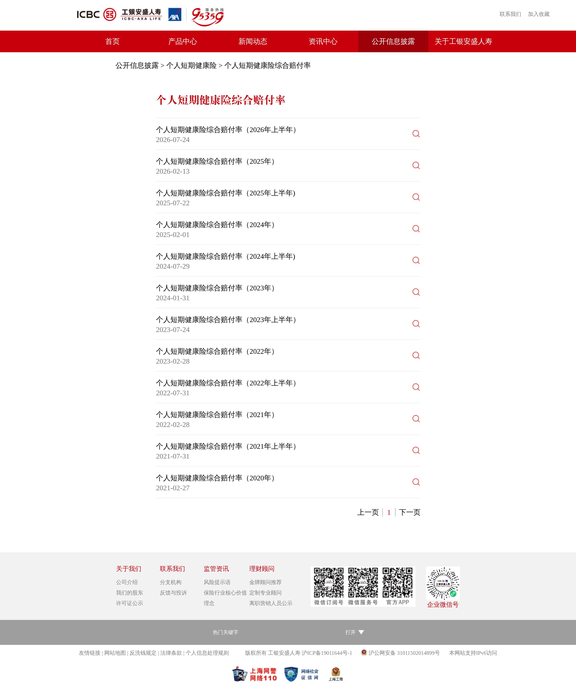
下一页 (410, 512)
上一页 (368, 512)
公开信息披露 (137, 65)
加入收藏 (539, 14)
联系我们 (510, 14)
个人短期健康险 (191, 65)
